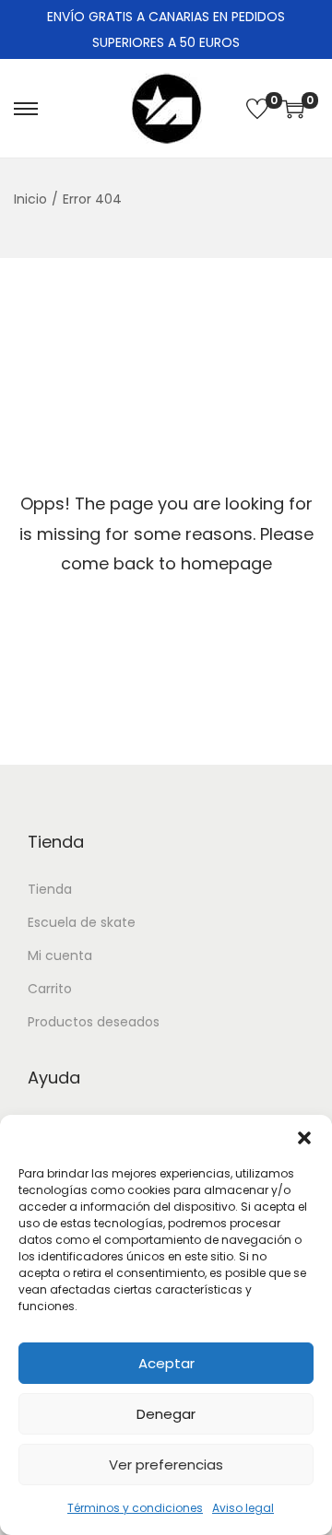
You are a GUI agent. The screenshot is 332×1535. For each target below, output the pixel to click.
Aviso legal (243, 1508)
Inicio (30, 199)
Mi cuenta (60, 955)
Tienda (50, 889)
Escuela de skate (82, 922)
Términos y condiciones (135, 1508)
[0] (257, 109)
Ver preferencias (166, 1464)
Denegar (166, 1414)
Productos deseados (94, 1022)
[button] (304, 1138)
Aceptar (166, 1363)
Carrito (50, 988)
